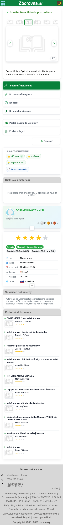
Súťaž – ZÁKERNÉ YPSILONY (40, 501)
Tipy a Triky (17, 505)
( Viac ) (56, 488)
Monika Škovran (22, 379)
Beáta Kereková (22, 393)
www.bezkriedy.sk (21, 517)
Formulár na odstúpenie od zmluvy (27, 509)
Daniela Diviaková (23, 321)
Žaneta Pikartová (22, 349)
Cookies (53, 505)
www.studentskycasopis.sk (17, 513)
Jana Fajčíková (21, 406)
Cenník (51, 509)
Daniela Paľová (22, 335)
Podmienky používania (17, 493)
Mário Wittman (21, 423)
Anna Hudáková (22, 365)
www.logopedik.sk (42, 517)
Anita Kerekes (21, 436)
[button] (32, 228)
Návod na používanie (36, 505)
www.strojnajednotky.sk (46, 513)
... (57, 223)
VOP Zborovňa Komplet (44, 493)
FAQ (6, 505)
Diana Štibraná (21, 450)
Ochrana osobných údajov (15, 497)
